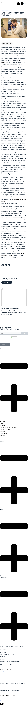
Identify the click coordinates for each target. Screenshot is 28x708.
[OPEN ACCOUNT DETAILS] (18, 3)
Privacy (3, 695)
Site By (13, 695)
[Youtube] (2, 704)
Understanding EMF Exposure (10, 308)
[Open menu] (26, 3)
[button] (7, 43)
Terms (7, 695)
